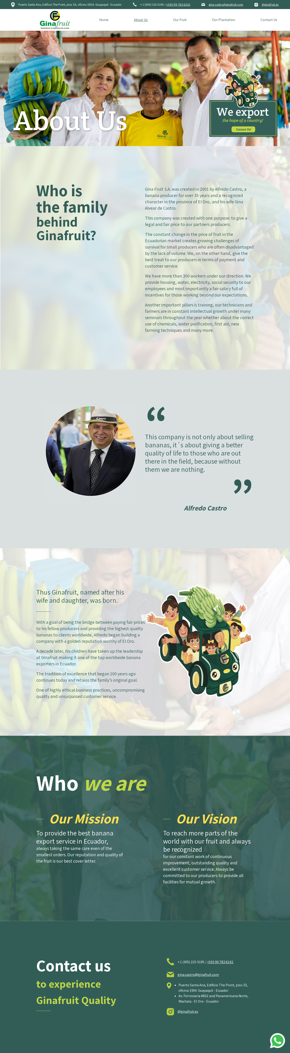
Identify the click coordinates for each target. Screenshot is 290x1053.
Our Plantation (223, 19)
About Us (141, 19)
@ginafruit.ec (270, 4)
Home (104, 19)
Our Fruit (180, 19)
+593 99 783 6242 (178, 4)
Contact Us (269, 19)
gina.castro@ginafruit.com (226, 4)
